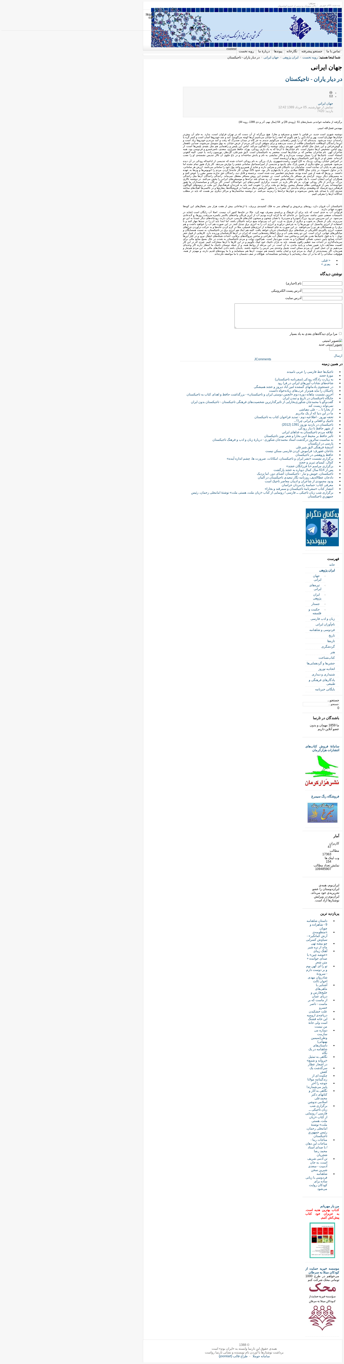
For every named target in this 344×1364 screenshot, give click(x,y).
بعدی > (325, 264)
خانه (332, 564)
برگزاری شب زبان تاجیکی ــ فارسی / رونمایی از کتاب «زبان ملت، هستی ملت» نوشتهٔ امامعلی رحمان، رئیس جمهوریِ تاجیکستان (316, 1121)
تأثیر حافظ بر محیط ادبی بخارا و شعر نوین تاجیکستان (298, 436)
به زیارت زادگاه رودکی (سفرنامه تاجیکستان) (304, 379)
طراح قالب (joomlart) (233, 1356)
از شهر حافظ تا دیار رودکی (315, 428)
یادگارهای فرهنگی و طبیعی (322, 681)
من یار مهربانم (329, 1206)
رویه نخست (310, 57)
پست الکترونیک (331, 96)
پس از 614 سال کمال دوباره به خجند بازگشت (303, 470)
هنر (332, 652)
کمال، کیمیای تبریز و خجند (316, 462)
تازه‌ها (331, 641)
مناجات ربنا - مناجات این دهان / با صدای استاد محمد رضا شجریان (316, 1147)
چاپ (331, 92)
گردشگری (328, 646)
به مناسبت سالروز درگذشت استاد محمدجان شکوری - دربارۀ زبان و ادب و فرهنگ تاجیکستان (272, 439)
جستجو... (333, 700)
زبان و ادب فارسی (323, 618)
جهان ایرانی (271, 57)
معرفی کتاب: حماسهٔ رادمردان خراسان (307, 485)
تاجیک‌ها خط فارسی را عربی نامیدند (310, 371)
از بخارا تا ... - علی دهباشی (316, 409)
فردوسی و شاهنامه (322, 630)
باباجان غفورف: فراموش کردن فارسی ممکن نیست (299, 451)
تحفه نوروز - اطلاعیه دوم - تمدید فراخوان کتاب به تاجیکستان (293, 417)
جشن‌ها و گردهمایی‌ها (321, 663)
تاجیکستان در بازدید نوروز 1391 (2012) (307, 424)
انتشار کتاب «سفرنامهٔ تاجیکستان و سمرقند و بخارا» (299, 488)
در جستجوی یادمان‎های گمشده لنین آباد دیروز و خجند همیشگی (293, 386)
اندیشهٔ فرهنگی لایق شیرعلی (314, 447)
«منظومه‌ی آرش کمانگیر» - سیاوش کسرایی (316, 935)
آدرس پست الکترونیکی (286, 290)
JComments (262, 359)
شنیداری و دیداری (323, 674)
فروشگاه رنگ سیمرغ (325, 796)
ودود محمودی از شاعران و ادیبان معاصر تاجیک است (299, 481)
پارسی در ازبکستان (320, 443)
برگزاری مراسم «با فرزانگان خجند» (309, 466)
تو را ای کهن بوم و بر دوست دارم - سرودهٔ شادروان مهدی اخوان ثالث (316, 973)
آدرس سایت (293, 298)
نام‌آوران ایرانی (325, 624)
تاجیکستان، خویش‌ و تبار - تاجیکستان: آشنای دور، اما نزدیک (295, 473)
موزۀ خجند (326, 375)
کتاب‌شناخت (327, 657)
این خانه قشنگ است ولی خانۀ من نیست (317, 1022)
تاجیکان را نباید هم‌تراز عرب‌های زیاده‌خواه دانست (301, 390)
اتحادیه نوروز (326, 668)
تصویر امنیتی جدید (330, 344)
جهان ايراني (325, 103)
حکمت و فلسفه (315, 611)
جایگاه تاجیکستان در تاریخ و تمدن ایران (308, 398)
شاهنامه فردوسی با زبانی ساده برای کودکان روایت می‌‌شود (316, 1181)
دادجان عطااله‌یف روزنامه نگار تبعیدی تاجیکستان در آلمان (295, 477)
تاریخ (332, 635)
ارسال (338, 355)
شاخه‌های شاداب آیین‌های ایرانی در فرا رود (305, 383)
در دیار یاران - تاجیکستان (313, 79)
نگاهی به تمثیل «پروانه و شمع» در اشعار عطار (317, 1060)
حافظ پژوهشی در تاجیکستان (314, 454)
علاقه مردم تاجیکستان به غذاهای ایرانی (307, 432)
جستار (315, 603)
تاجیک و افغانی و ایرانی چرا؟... (313, 420)
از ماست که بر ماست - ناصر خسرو (317, 1003)
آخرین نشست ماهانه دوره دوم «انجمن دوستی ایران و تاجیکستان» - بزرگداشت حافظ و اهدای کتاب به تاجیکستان (260, 394)
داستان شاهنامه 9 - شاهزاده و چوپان (317, 924)
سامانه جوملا (261, 1356)
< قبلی (326, 260)
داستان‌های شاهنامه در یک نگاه (317, 1049)
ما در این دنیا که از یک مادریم (314, 413)
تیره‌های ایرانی (315, 587)
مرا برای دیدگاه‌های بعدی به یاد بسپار (313, 333)
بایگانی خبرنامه (325, 689)
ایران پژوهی (290, 57)
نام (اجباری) (293, 283)
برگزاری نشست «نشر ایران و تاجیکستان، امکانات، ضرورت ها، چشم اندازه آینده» (280, 458)
